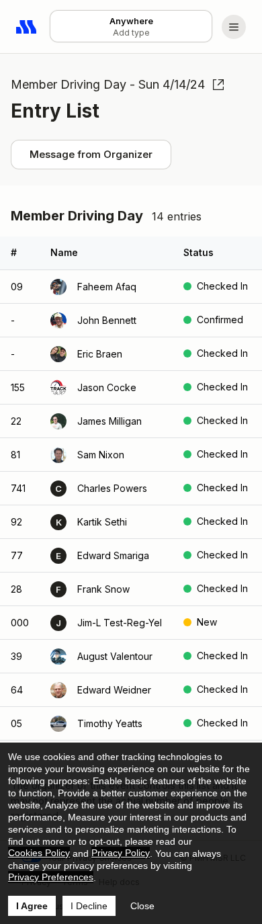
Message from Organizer (91, 154)
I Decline (89, 905)
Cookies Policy (39, 852)
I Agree (32, 905)
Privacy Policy (120, 852)
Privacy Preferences (50, 877)
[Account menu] (234, 27)
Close (142, 905)
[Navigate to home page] (27, 26)
